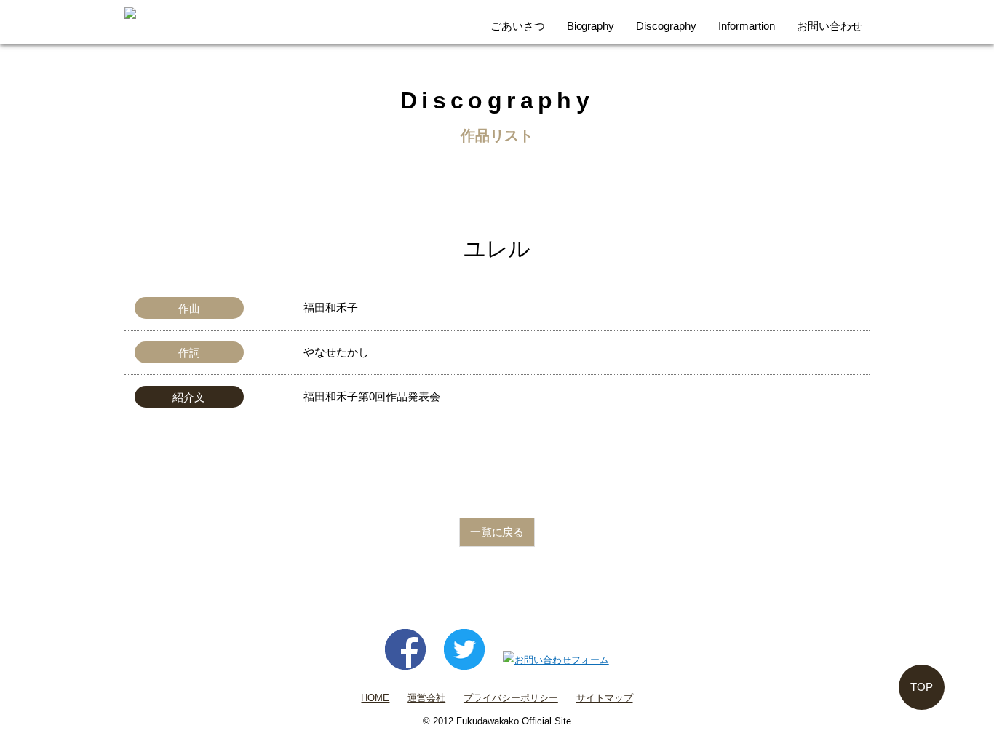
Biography (591, 26)
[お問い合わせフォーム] (556, 659)
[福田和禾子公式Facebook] (405, 659)
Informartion (746, 26)
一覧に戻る (497, 532)
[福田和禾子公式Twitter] (464, 659)
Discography (666, 26)
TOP (921, 687)
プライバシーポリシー (511, 697)
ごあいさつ (517, 26)
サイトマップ (604, 697)
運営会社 (426, 697)
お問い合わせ (829, 26)
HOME (375, 697)
